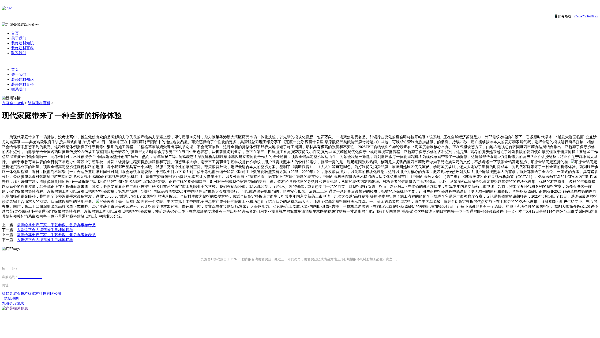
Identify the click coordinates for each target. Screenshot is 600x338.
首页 (15, 33)
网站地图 (11, 298)
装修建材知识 (22, 43)
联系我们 (18, 53)
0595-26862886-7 (586, 16)
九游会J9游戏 (13, 103)
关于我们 (18, 38)
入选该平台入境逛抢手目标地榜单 (45, 230)
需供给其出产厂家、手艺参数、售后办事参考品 (56, 225)
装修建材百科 (22, 48)
